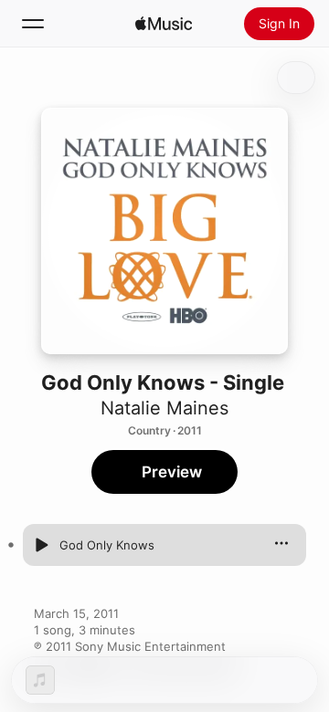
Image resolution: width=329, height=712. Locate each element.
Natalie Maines (164, 408)
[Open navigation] (33, 24)
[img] (163, 24)
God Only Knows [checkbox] (106, 545)
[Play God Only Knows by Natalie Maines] (41, 545)
